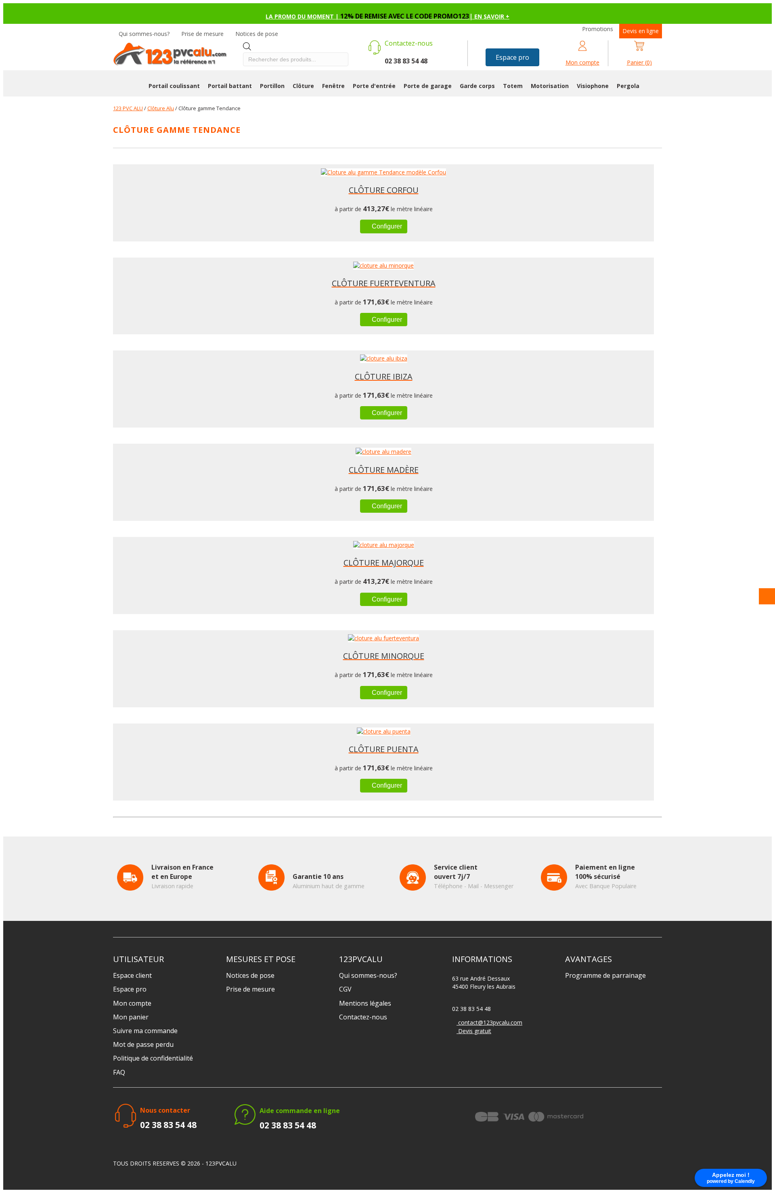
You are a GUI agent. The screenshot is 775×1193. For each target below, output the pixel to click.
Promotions (597, 29)
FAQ (119, 1072)
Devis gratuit (474, 1031)
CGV (345, 989)
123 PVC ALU (128, 108)
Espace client (132, 975)
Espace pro (130, 989)
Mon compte (132, 1003)
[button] (512, 57)
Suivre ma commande (145, 1030)
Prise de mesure (202, 34)
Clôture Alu (160, 108)
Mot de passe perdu (143, 1044)
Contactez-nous (363, 1017)
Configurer (386, 226)
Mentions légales (365, 1003)
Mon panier (131, 1017)
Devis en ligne (640, 31)
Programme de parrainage (605, 975)
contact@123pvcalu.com (489, 1022)
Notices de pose (256, 34)
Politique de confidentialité (153, 1058)
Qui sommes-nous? (144, 34)
